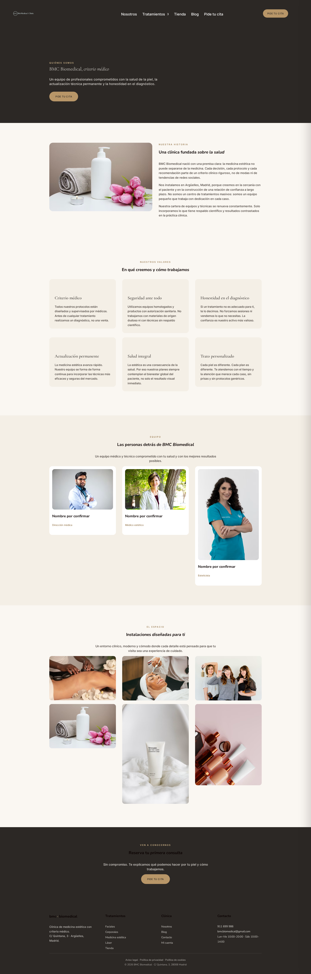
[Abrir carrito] (295, 14)
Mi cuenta (167, 943)
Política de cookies (175, 960)
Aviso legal (131, 960)
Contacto (166, 937)
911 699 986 (225, 926)
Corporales (111, 932)
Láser (108, 943)
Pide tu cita (213, 14)
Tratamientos (153, 14)
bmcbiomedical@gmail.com (233, 931)
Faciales (110, 926)
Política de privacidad (151, 960)
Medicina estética (115, 937)
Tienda (180, 14)
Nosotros (129, 14)
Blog (195, 14)
